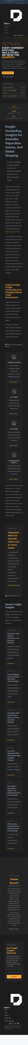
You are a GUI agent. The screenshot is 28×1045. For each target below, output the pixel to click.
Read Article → (11, 663)
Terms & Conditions (9, 1021)
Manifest (7, 27)
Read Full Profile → (14, 928)
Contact (6, 32)
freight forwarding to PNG (12, 232)
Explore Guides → (14, 382)
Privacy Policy (8, 1018)
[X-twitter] (15, 1023)
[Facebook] (10, 1023)
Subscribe (14, 976)
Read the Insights (8, 72)
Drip (7, 23)
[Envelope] (18, 1023)
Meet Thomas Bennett (8, 76)
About (6, 30)
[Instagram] (13, 1023)
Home (6, 1010)
